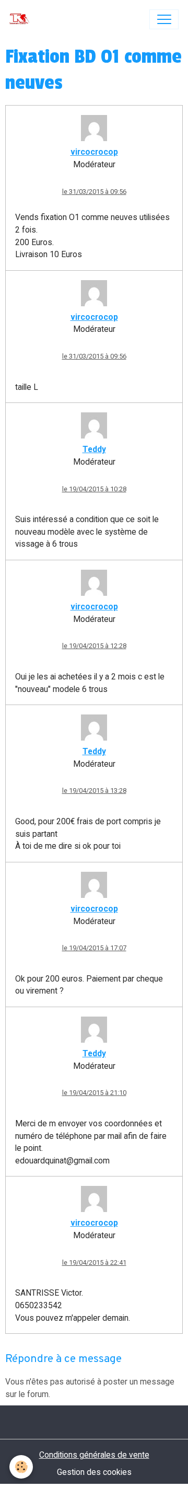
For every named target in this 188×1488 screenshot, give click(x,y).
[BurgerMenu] (164, 19)
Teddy (94, 449)
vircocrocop (94, 152)
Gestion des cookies (94, 1472)
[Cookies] (21, 1467)
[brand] (21, 19)
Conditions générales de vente (94, 1455)
